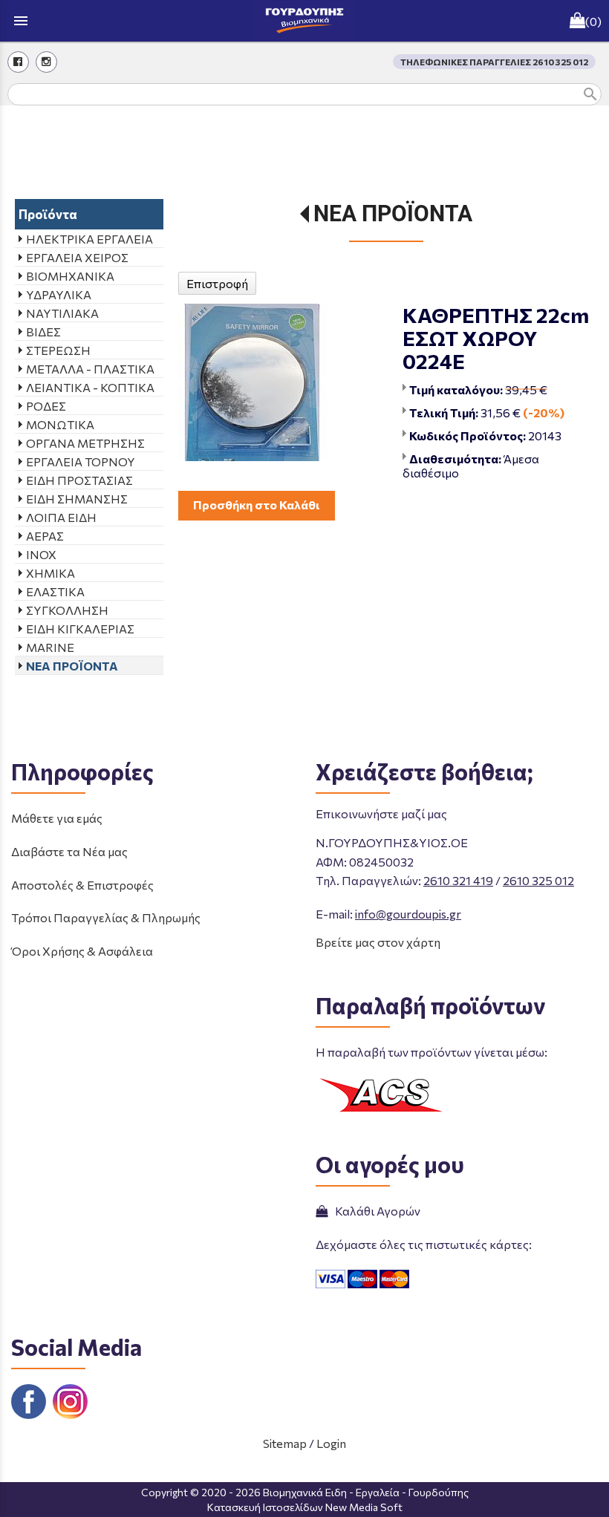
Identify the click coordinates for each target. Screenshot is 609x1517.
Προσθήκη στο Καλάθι (256, 504)
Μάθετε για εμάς (56, 818)
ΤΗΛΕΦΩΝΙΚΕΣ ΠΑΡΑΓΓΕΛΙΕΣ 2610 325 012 (494, 61)
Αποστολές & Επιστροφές (82, 885)
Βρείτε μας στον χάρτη (378, 942)
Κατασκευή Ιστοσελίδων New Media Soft (305, 1507)
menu (21, 21)
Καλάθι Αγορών (375, 1211)
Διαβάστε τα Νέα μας (69, 851)
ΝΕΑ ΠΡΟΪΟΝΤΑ (392, 213)
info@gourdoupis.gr (408, 914)
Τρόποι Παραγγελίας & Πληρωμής (106, 917)
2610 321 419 (458, 880)
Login (331, 1443)
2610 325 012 (538, 880)
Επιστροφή (217, 283)
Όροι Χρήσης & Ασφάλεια (82, 951)
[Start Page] (304, 21)
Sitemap (285, 1443)
